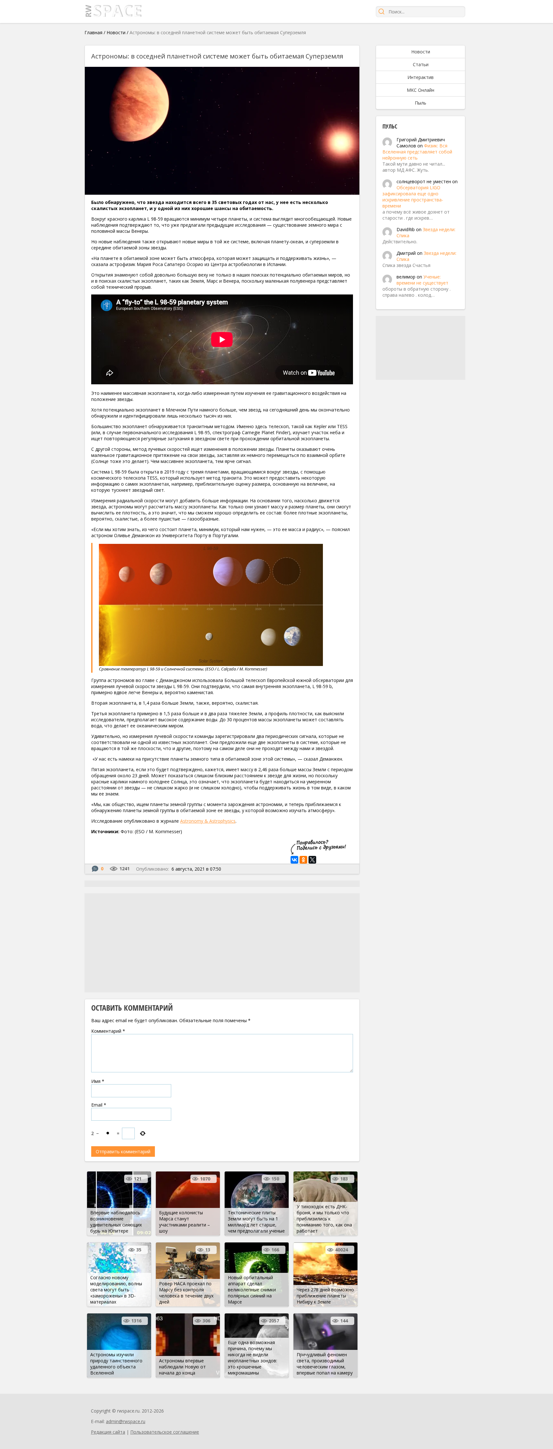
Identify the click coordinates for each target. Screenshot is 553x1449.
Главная (93, 32)
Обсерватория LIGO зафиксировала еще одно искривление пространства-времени (412, 196)
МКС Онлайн (420, 90)
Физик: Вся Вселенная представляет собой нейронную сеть (417, 152)
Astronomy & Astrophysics (208, 821)
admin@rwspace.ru (125, 1421)
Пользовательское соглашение (164, 1432)
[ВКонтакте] (294, 860)
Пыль (420, 103)
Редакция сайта (108, 1432)
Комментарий (108, 1031)
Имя (97, 1081)
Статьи (421, 64)
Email (98, 1105)
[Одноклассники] (303, 860)
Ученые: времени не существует (422, 280)
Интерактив (420, 77)
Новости (116, 32)
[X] (312, 860)
